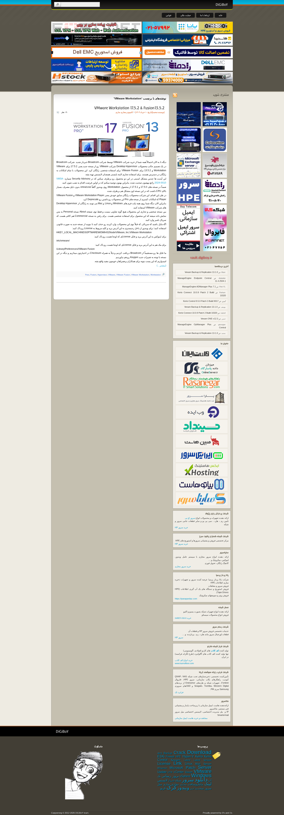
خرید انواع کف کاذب (184, 660)
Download (199, 752)
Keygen (175, 760)
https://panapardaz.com (186, 598)
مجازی (183, 784)
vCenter (179, 772)
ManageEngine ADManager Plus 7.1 (199, 286)
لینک (208, 784)
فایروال (171, 780)
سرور (188, 780)
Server (205, 767)
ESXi (161, 756)
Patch (191, 768)
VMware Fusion (123, 275)
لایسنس (162, 780)
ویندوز (183, 787)
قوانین (168, 15)
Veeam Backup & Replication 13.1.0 (201, 272)
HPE (178, 756)
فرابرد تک (179, 692)
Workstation (156, 275)
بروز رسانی (170, 776)
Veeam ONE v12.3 (209, 318)
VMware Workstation (140, 275)
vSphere (185, 776)
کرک (172, 787)
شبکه (178, 780)
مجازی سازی (121, 112)
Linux (188, 763)
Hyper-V (188, 756)
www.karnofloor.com (184, 663)
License (164, 764)
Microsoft (176, 768)
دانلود (201, 779)
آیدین (223, 301)
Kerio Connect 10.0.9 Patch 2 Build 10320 (197, 313)
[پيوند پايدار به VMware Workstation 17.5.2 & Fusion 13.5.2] (129, 107)
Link (177, 763)
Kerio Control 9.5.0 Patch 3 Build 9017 (201, 301)
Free (87, 275)
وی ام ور (194, 788)
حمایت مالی (185, 15)
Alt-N (159, 753)
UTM (170, 772)
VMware (111, 275)
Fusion (93, 275)
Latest (187, 760)
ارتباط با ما (204, 15)
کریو (163, 788)
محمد (155, 112)
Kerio (199, 756)
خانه (220, 15)
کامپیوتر (130, 112)
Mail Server (203, 763)
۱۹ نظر (64, 112)
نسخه (201, 788)
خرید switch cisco (183, 618)
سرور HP (179, 637)
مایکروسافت (195, 784)
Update (162, 772)
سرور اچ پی (190, 518)
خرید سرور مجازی (183, 566)
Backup (168, 753)
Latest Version (203, 760)
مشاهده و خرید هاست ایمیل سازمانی (191, 718)
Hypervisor (102, 275)
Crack (180, 752)
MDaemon (162, 768)
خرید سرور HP (181, 527)
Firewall (170, 756)
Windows (201, 775)
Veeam (189, 772)
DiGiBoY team (81, 813)
